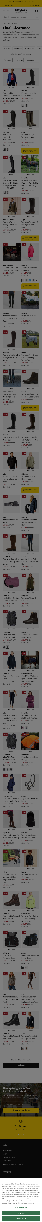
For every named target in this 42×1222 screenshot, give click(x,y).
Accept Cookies (21, 1219)
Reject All (21, 1213)
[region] (21, 1200)
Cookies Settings (21, 1207)
